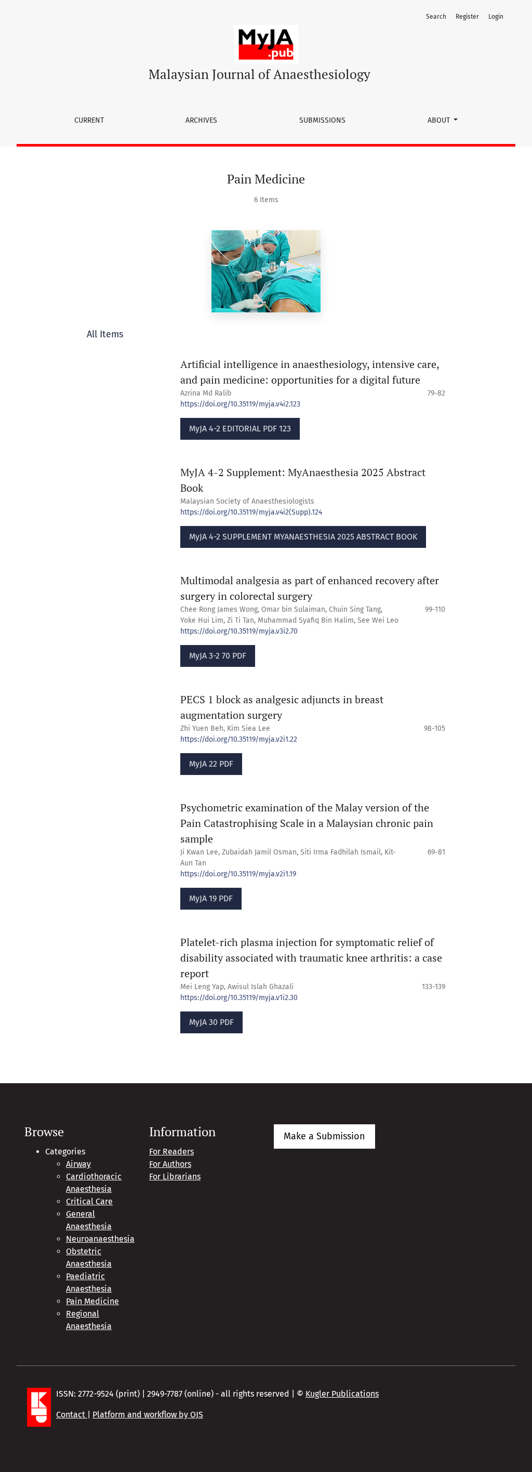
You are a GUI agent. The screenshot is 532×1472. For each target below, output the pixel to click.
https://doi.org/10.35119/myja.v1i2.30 (239, 997)
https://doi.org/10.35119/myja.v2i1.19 (238, 874)
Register (467, 16)
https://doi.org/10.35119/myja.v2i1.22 (238, 739)
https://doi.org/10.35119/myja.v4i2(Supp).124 (251, 512)
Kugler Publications (342, 1394)
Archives (201, 120)
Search (436, 16)
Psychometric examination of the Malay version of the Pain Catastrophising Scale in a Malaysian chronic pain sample (306, 823)
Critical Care (89, 1201)
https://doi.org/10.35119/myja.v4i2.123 (240, 404)
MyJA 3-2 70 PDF (217, 656)
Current (89, 120)
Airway (78, 1164)
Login (495, 16)
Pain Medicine (92, 1301)
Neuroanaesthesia (100, 1239)
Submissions (322, 120)
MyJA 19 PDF (211, 898)
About (440, 120)
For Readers (171, 1151)
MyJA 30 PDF (211, 1022)
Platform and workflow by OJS (147, 1415)
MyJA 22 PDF (211, 764)
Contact (71, 1415)
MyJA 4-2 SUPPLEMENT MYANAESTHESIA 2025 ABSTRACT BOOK (303, 537)
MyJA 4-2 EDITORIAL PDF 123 (240, 428)
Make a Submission (324, 1136)
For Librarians (175, 1176)
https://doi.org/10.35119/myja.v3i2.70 (239, 631)
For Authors (170, 1164)
